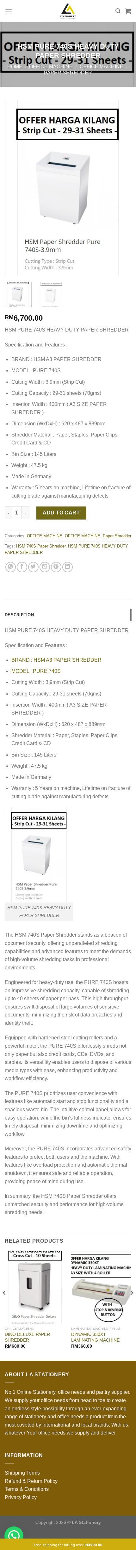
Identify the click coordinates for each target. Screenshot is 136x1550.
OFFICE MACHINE (51, 66)
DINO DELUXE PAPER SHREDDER (27, 1337)
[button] (13, 1536)
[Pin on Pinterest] (56, 567)
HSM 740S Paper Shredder (40, 546)
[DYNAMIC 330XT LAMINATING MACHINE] (101, 1287)
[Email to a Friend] (45, 567)
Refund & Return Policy (31, 1481)
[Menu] (8, 11)
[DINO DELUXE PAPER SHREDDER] (35, 1287)
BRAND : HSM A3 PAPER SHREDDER (56, 660)
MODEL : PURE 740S (36, 671)
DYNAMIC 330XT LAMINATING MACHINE (95, 1337)
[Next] (121, 188)
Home (14, 66)
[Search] (118, 11)
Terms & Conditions (27, 1489)
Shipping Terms (22, 1473)
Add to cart (61, 512)
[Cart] (128, 11)
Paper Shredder (68, 72)
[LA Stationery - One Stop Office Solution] (68, 11)
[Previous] (15, 188)
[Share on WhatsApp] (10, 567)
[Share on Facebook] (22, 567)
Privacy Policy (21, 1497)
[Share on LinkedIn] (67, 567)
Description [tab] (19, 614)
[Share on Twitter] (33, 567)
